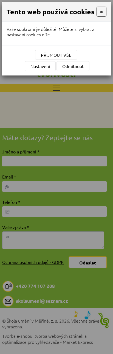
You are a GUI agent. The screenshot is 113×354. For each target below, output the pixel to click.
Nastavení (40, 66)
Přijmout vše (56, 55)
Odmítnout (73, 66)
